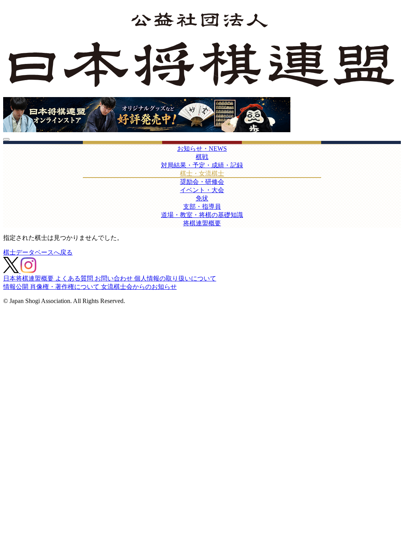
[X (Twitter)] (12, 271)
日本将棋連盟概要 (29, 278)
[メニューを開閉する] (6, 139)
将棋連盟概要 (202, 223)
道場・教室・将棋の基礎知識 (202, 214)
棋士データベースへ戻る (38, 252)
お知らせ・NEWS (202, 148)
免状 (202, 198)
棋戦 (202, 156)
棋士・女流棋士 (202, 173)
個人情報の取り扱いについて (175, 278)
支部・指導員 (202, 206)
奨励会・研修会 (202, 181)
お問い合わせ (114, 278)
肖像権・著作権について (65, 286)
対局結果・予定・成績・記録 (202, 165)
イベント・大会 (202, 190)
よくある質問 (75, 278)
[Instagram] (28, 271)
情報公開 (16, 286)
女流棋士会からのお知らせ (139, 286)
